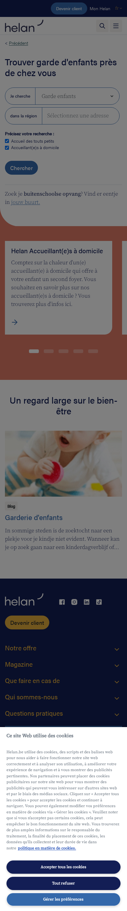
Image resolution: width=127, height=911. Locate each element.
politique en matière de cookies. (47, 848)
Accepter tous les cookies (63, 866)
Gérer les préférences (63, 899)
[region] (63, 819)
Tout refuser (63, 883)
